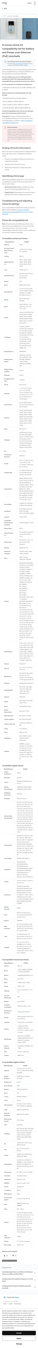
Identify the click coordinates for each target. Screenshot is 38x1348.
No (15, 1255)
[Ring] (4, 3)
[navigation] (19, 14)
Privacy (5, 1303)
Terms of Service (17, 1303)
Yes (7, 1255)
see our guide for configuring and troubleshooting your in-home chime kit (17, 212)
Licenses (10, 1303)
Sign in (29, 3)
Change (16, 1297)
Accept (19, 1333)
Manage (19, 1344)
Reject (19, 1338)
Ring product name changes (20, 63)
